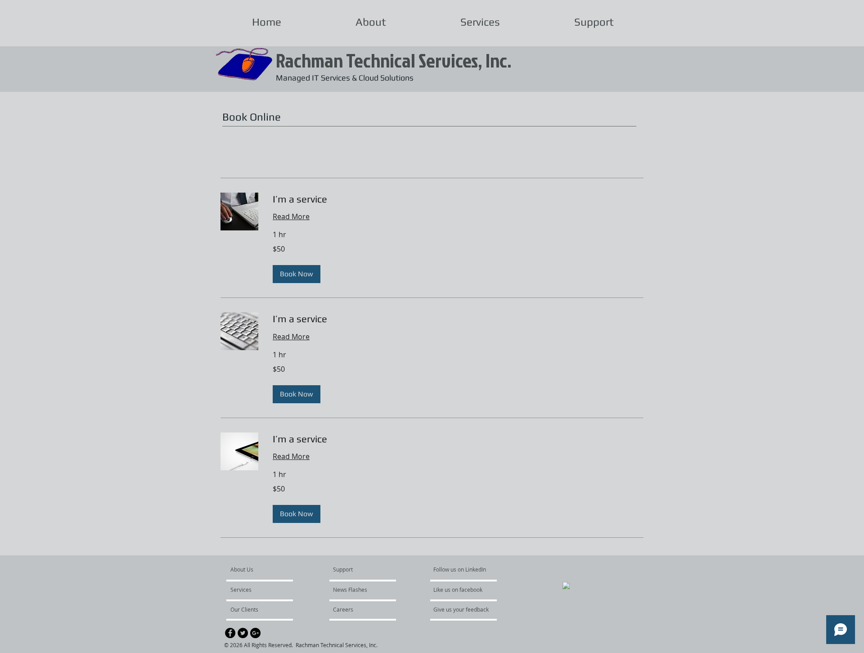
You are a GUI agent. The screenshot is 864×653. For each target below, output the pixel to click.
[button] (296, 274)
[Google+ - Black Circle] (255, 633)
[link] (458, 199)
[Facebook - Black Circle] (230, 633)
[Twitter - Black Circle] (243, 633)
